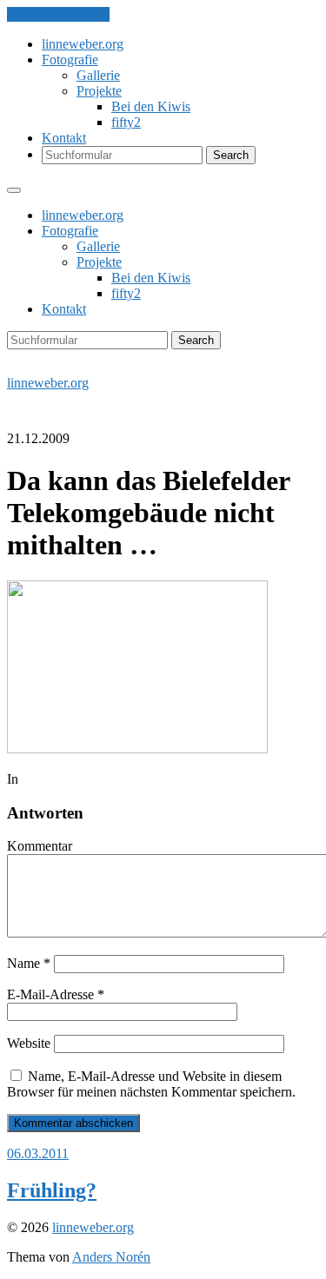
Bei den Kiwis (150, 106)
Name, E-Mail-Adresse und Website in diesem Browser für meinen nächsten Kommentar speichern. (151, 1084)
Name (28, 963)
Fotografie (70, 59)
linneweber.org (82, 43)
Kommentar (39, 845)
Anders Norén (111, 1256)
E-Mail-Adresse (55, 994)
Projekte (99, 90)
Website (28, 1043)
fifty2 (126, 122)
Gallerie (98, 75)
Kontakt (64, 137)
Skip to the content (58, 14)
